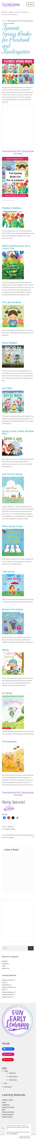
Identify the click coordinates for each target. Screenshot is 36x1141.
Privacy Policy (13, 1076)
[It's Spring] (18, 712)
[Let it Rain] (18, 402)
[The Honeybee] (18, 758)
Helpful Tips (5, 968)
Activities (11, 12)
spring (13, 829)
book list (8, 829)
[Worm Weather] (18, 356)
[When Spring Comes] (18, 542)
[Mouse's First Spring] (18, 623)
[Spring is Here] (18, 446)
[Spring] (18, 663)
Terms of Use (13, 1080)
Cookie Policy (14, 1133)
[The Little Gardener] (18, 316)
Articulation (5, 963)
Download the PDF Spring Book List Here (18, 152)
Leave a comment (9, 23)
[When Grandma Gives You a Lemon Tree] (18, 265)
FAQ (5, 1083)
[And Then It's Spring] (18, 490)
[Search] (31, 948)
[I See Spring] (18, 585)
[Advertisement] (18, 129)
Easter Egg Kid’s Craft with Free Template (10, 836)
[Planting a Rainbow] (18, 219)
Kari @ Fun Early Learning (25, 20)
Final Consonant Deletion (26, 836)
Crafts (4, 966)
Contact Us (12, 1073)
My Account (7, 1087)
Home (5, 12)
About (6, 1071)
